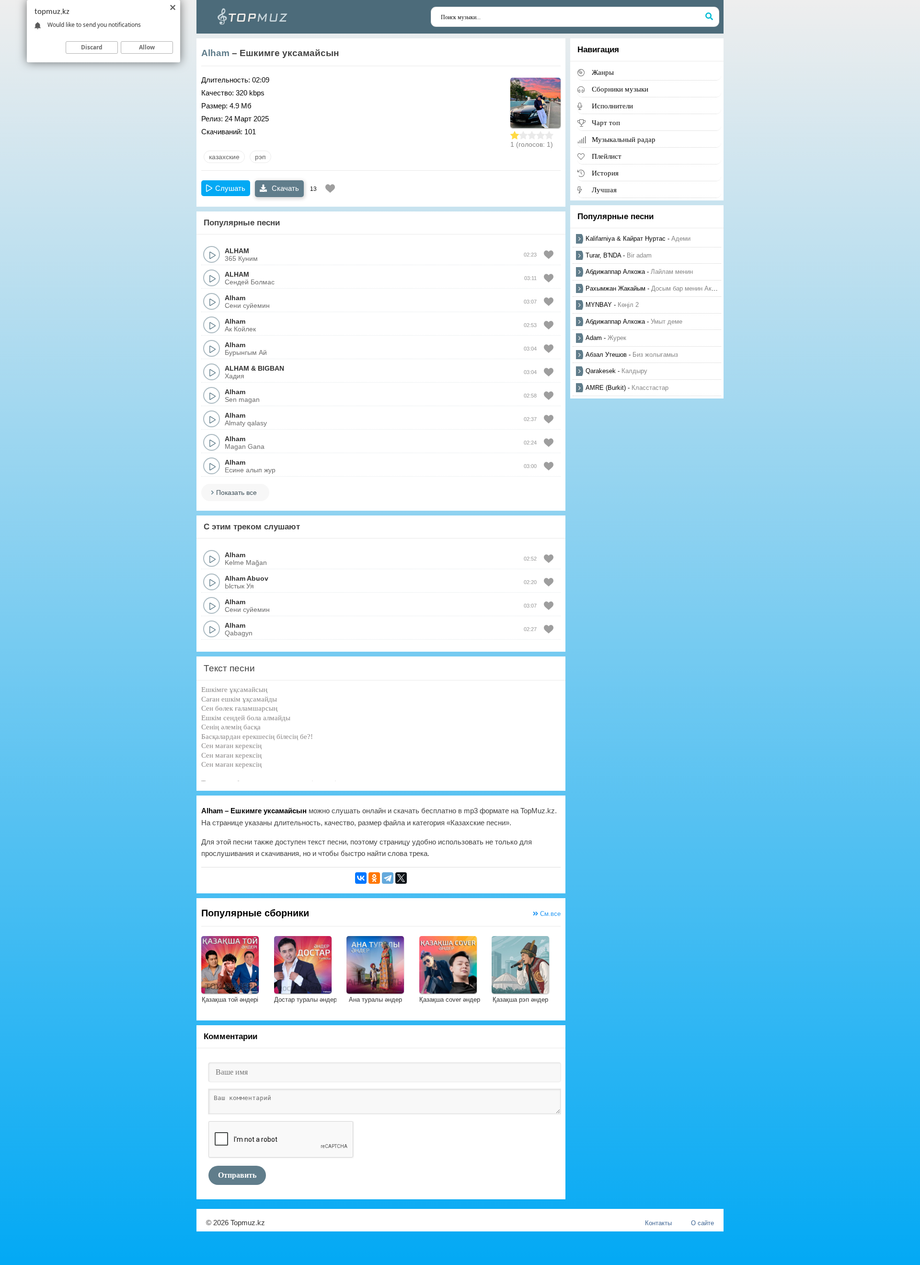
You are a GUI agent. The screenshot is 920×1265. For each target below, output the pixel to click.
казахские (224, 157)
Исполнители (612, 105)
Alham (215, 53)
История (605, 172)
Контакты (658, 1223)
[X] (401, 878)
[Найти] (709, 16)
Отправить (237, 1175)
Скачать (284, 188)
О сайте (702, 1223)
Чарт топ (606, 122)
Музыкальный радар (624, 139)
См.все (549, 913)
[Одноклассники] (374, 878)
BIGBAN (271, 368)
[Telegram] (387, 878)
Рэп (260, 157)
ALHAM (237, 251)
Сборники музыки (620, 89)
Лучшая (604, 189)
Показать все (236, 492)
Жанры (603, 72)
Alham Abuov (246, 578)
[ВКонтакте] (361, 878)
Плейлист (606, 156)
